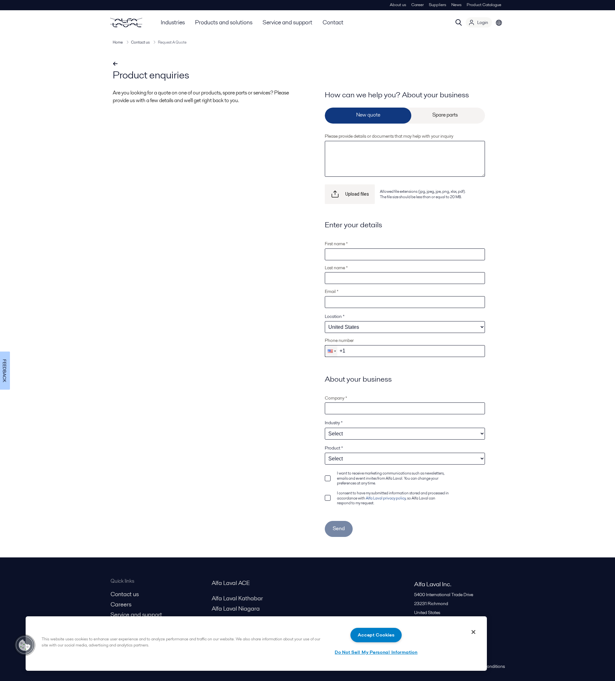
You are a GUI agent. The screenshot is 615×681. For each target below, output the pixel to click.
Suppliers (437, 5)
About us (398, 5)
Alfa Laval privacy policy (386, 498)
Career (417, 5)
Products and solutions (223, 22)
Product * (334, 448)
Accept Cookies (376, 635)
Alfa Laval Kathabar (237, 598)
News (456, 5)
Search (458, 22)
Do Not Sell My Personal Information (376, 652)
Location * (335, 316)
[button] (331, 351)
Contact (333, 22)
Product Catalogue (484, 5)
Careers (121, 604)
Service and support (287, 22)
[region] (256, 643)
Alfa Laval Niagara (236, 608)
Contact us (140, 42)
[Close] (473, 632)
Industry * (334, 422)
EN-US (499, 22)
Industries (173, 22)
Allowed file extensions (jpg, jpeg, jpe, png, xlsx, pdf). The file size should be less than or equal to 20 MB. (423, 194)
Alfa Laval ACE (231, 583)
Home (118, 42)
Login (482, 22)
